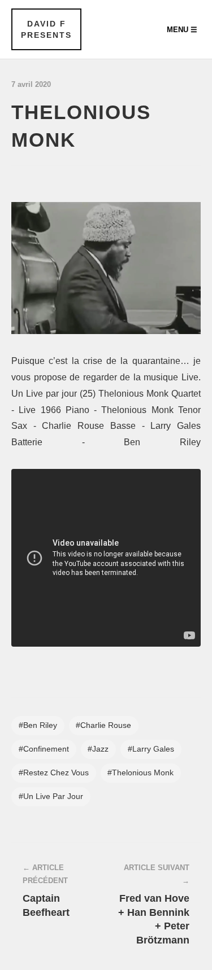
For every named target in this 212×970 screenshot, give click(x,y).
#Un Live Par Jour (51, 796)
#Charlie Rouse (103, 725)
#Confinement (44, 749)
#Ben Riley (38, 725)
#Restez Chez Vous (54, 773)
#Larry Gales (151, 749)
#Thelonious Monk (140, 773)
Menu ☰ (182, 29)
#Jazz (98, 749)
